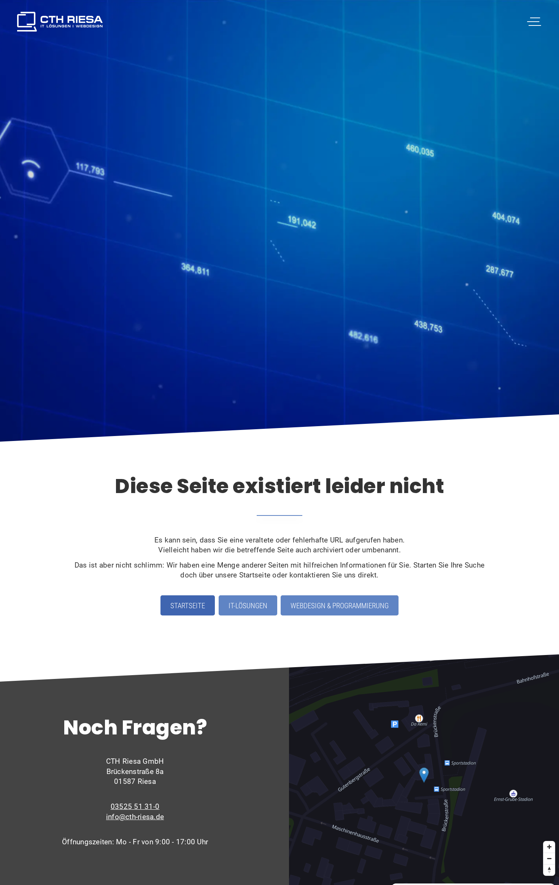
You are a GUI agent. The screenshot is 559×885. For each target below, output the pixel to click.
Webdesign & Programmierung (340, 605)
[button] (424, 775)
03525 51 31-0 (135, 806)
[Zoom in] (549, 847)
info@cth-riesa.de (135, 816)
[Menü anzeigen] (533, 21)
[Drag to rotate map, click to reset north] (549, 869)
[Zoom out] (549, 858)
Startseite (187, 605)
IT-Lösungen (248, 605)
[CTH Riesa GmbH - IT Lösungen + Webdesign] (60, 22)
